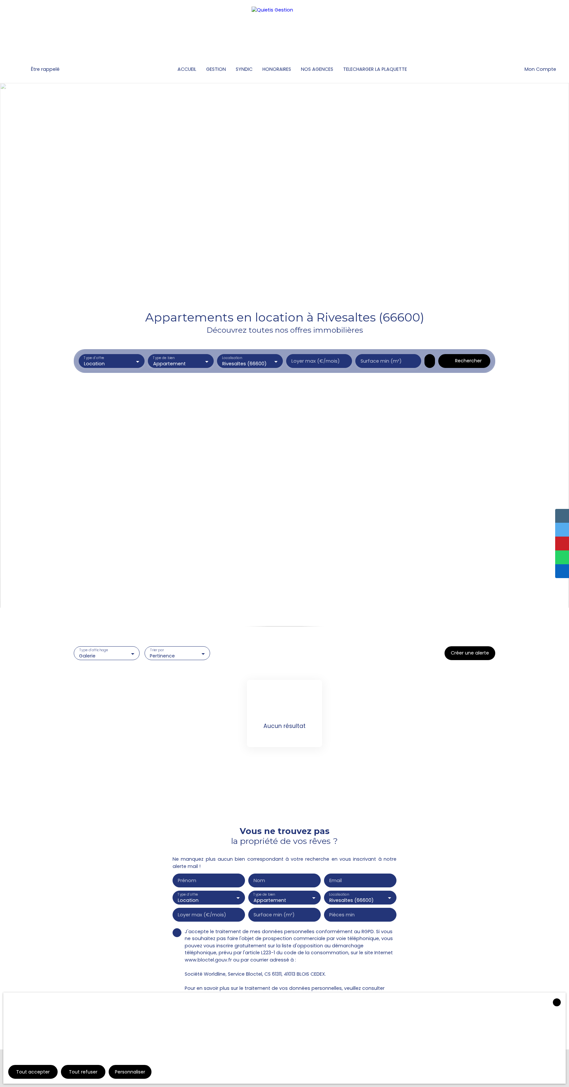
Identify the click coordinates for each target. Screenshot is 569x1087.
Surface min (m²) (381, 361)
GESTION (216, 69)
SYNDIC (244, 69)
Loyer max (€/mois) (315, 361)
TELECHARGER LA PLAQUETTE (375, 69)
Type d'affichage (93, 650)
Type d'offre (94, 358)
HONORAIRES (276, 69)
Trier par (157, 650)
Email (335, 880)
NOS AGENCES (317, 69)
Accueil (186, 69)
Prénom (187, 880)
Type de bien (164, 358)
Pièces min (342, 915)
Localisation (232, 358)
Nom (259, 880)
